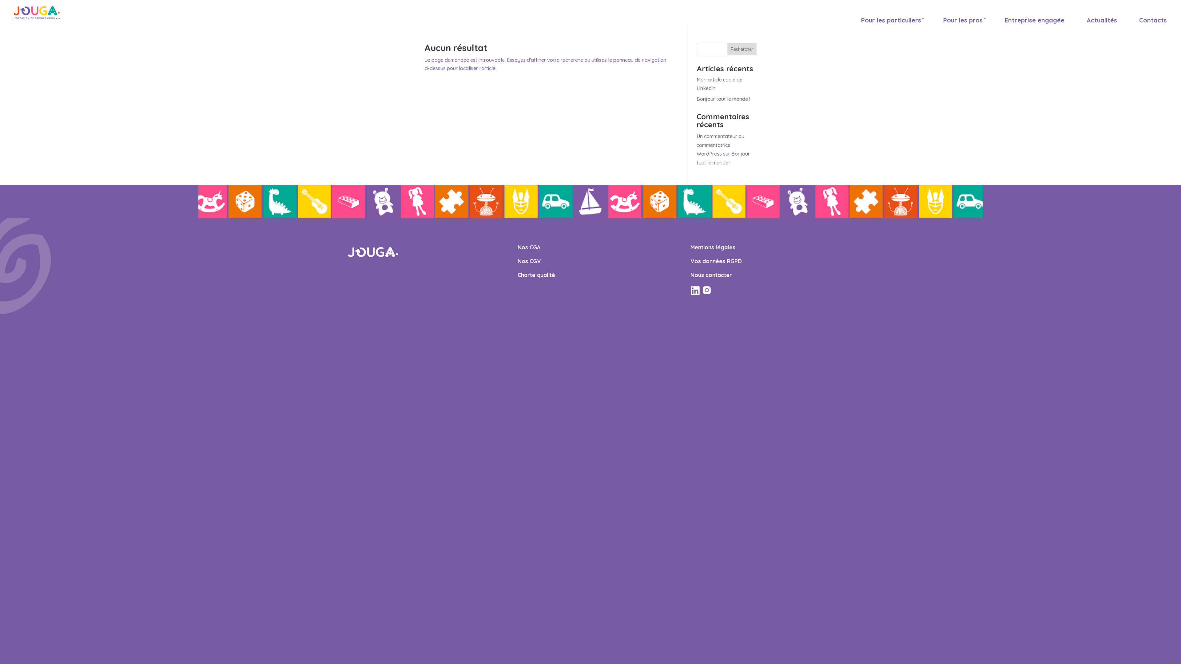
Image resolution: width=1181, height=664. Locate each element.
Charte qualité (536, 275)
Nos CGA (529, 247)
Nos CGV (529, 261)
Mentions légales (712, 247)
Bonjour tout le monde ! (723, 99)
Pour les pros (963, 20)
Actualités (1102, 20)
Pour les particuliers (891, 20)
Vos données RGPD (716, 261)
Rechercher (742, 49)
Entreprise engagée (1034, 20)
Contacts (1153, 20)
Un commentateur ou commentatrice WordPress (720, 145)
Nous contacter (711, 275)
